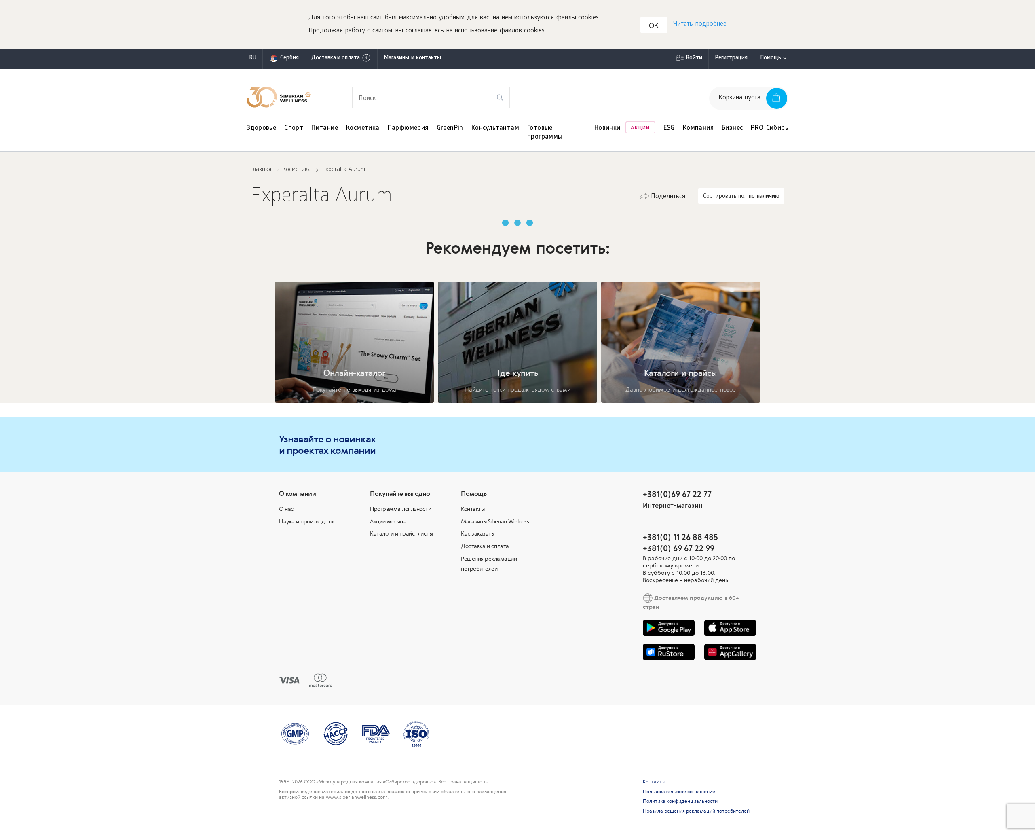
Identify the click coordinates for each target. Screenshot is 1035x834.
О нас (286, 508)
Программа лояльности (400, 508)
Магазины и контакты (412, 58)
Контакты (472, 508)
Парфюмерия (408, 128)
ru (252, 58)
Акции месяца (388, 521)
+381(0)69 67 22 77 (677, 494)
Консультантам (495, 128)
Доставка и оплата (335, 58)
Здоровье (261, 128)
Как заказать (477, 533)
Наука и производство (307, 521)
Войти (694, 58)
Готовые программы (545, 133)
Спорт (293, 128)
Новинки (607, 128)
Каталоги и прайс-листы (401, 533)
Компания (698, 128)
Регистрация (731, 58)
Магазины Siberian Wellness (495, 521)
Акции (640, 128)
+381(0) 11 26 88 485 (680, 536)
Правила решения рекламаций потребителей (696, 811)
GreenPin (450, 128)
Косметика (363, 128)
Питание (324, 128)
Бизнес (732, 128)
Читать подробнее (700, 24)
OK (654, 26)
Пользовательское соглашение (679, 791)
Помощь (770, 58)
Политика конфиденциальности (680, 801)
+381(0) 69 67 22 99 (678, 548)
